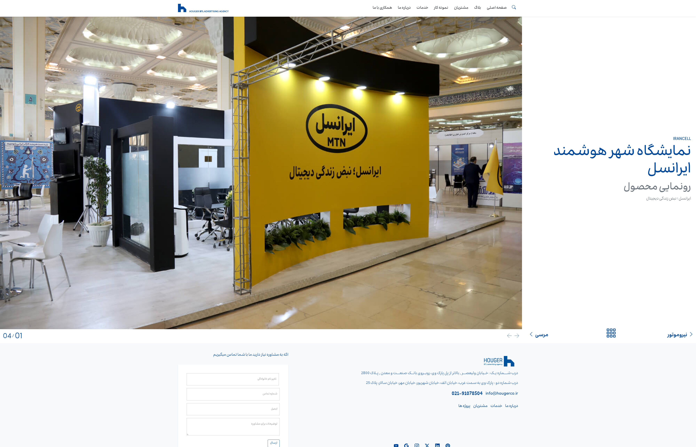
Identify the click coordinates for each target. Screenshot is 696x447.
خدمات (422, 8)
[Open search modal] (514, 8)
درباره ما (404, 8)
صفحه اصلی (497, 8)
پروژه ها (464, 406)
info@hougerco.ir (502, 394)
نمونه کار (441, 8)
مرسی (541, 336)
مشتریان (461, 8)
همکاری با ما (382, 8)
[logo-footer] (500, 362)
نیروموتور (677, 336)
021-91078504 (467, 394)
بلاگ (477, 8)
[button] (517, 336)
